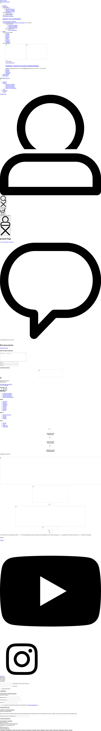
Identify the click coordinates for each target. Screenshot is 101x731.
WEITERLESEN (14, 22)
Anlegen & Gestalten (11, 21)
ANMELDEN (3, 691)
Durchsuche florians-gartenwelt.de (7, 725)
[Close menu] (0, 79)
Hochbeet (34, 730)
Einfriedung (61, 730)
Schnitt (70, 730)
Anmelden (3, 710)
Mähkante (43, 730)
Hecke (47, 730)
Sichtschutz (55, 730)
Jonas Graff (4, 242)
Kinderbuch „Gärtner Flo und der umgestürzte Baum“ (22, 66)
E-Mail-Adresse (4, 700)
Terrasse (66, 730)
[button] (9, 62)
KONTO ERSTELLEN (5, 707)
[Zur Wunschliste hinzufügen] (14, 63)
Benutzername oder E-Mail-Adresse (21, 683)
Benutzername (3, 697)
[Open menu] (0, 3)
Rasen (38, 730)
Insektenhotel (9, 730)
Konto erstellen (4, 693)
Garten (50, 730)
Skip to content (3, 0)
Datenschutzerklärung (33, 705)
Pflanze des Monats (17, 730)
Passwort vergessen (12, 693)
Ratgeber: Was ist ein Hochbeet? (12, 19)
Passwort (15, 686)
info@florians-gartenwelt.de (6, 384)
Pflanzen (23, 730)
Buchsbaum (28, 730)
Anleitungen (3, 730)
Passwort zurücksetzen (5, 718)
